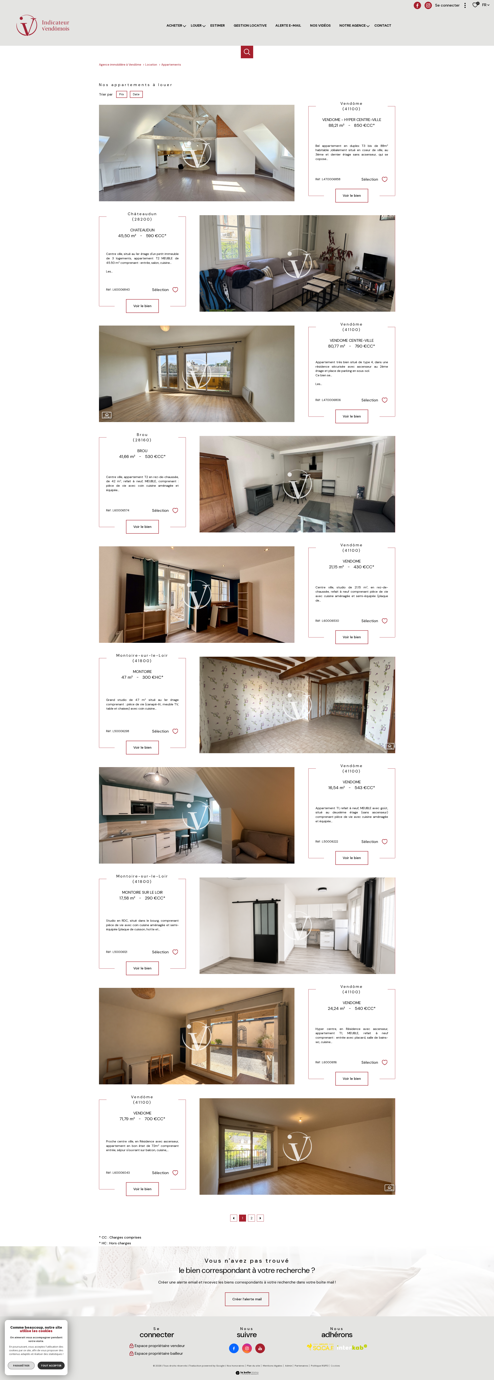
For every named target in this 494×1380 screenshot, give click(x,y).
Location (151, 65)
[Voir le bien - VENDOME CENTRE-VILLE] (196, 374)
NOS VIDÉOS (320, 25)
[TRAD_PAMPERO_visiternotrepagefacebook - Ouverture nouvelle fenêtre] (417, 5)
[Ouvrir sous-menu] (185, 26)
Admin (288, 1365)
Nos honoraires (235, 1365)
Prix (121, 94)
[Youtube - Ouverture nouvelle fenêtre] (260, 1348)
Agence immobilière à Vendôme (120, 65)
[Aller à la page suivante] (260, 1218)
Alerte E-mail (288, 25)
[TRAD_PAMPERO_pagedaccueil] (43, 35)
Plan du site (253, 1365)
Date (136, 94)
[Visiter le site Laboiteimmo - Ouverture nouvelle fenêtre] (247, 1373)
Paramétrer (21, 1365)
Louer (196, 25)
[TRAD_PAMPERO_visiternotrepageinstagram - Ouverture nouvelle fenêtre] (247, 1348)
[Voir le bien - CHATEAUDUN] (297, 263)
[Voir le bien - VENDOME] (196, 594)
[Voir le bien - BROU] (297, 484)
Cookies (335, 1366)
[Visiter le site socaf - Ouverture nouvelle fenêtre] (320, 1347)
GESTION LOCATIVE (250, 25)
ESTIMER (217, 25)
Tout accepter (51, 1365)
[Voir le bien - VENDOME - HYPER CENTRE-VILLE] (196, 153)
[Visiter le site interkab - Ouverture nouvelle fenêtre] (352, 1347)
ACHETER (174, 25)
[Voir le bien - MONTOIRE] (297, 705)
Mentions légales (272, 1365)
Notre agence (352, 25)
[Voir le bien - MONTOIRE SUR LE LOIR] (297, 925)
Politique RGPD (319, 1365)
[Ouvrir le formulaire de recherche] (247, 52)
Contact (382, 25)
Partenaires (301, 1365)
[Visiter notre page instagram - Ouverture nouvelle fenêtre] (428, 5)
